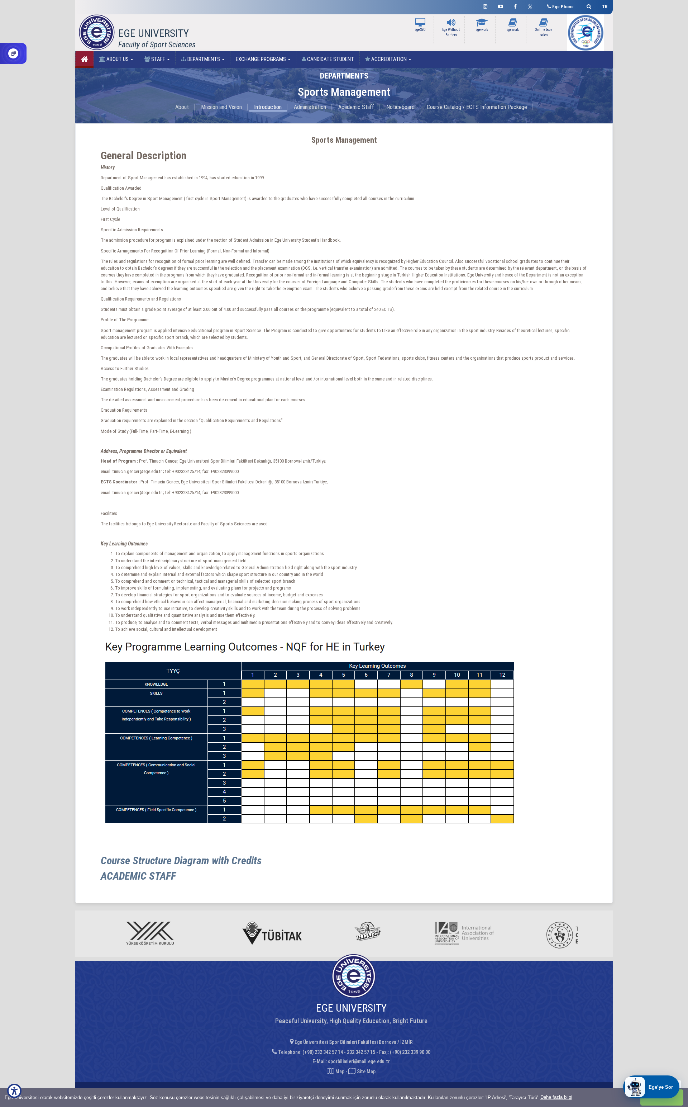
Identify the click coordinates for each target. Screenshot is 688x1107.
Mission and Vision (221, 107)
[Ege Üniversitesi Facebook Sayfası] (515, 5)
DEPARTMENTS (203, 59)
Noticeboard (400, 107)
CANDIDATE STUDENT (330, 59)
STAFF (158, 59)
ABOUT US (117, 59)
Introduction (268, 107)
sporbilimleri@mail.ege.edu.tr (359, 1061)
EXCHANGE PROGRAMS (261, 59)
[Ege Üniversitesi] (588, 5)
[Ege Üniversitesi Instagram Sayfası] (485, 5)
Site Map (366, 1071)
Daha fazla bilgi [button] (556, 1097)
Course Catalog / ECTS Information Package (477, 107)
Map (339, 1071)
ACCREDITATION (389, 59)
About (182, 107)
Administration (310, 107)
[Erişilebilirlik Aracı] (14, 1091)
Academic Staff (356, 107)
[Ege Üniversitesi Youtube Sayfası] (500, 5)
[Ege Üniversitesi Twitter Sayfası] (532, 5)
